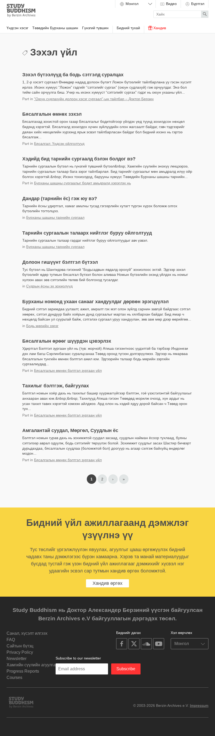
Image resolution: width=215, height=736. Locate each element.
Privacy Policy (20, 652)
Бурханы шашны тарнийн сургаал (55, 217)
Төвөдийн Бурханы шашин (55, 28)
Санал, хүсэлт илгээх (27, 633)
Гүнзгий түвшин (95, 28)
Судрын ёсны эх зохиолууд (49, 286)
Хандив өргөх (107, 583)
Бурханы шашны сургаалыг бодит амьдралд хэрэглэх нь (82, 183)
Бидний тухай (128, 28)
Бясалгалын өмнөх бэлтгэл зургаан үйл (68, 370)
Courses (14, 677)
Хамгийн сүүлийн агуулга (31, 665)
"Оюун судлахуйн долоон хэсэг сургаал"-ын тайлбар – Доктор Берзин (94, 99)
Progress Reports (23, 671)
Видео (171, 4)
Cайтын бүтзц (20, 646)
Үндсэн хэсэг (17, 28)
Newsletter (16, 658)
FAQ (11, 639)
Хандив (159, 28)
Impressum (199, 705)
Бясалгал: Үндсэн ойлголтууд (59, 143)
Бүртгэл (197, 4)
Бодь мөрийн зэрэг (42, 326)
